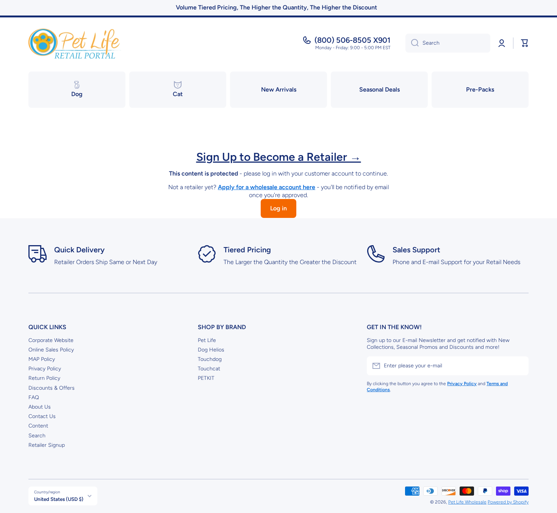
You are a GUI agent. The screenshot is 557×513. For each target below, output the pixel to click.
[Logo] (75, 43)
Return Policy (44, 378)
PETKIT (206, 378)
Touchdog (210, 359)
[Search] (412, 43)
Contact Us (42, 416)
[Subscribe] (519, 365)
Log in (278, 208)
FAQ (33, 397)
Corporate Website (51, 340)
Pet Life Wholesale (467, 502)
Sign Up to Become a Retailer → (278, 157)
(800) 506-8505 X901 (352, 40)
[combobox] (447, 43)
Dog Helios (211, 350)
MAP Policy (41, 359)
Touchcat (209, 368)
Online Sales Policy (51, 350)
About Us (39, 407)
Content (38, 426)
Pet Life (207, 340)
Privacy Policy (44, 368)
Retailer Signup (46, 445)
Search (36, 435)
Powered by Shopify (508, 502)
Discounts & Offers (51, 388)
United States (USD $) (58, 499)
